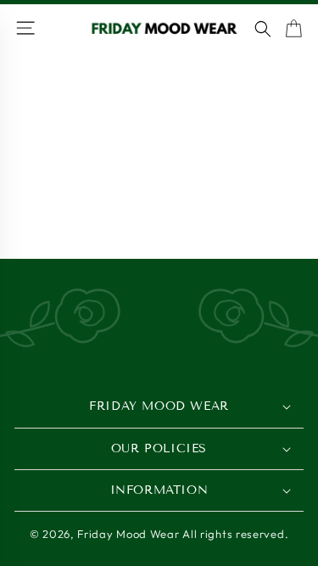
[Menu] (28, 29)
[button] (263, 29)
